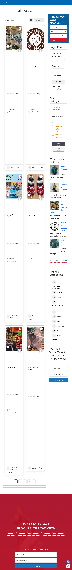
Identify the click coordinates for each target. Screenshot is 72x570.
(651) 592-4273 (13, 412)
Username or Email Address (57, 55)
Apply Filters (58, 144)
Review (54, 123)
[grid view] (26, 20)
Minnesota (12, 109)
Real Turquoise (64, 243)
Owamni (9, 67)
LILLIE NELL (32, 215)
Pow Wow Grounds (34, 67)
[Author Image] (19, 50)
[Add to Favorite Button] (20, 28)
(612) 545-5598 (35, 112)
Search (53, 40)
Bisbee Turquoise (64, 169)
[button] (8, 38)
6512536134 (12, 261)
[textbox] (57, 116)
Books (34, 468)
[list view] (31, 20)
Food (12, 167)
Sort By (38, 20)
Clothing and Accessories (14, 316)
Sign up (61, 89)
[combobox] (58, 116)
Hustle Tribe (11, 367)
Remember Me (58, 76)
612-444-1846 (12, 112)
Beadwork (35, 316)
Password (55, 66)
